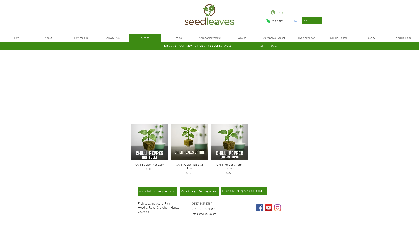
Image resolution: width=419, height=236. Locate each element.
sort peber (152, 94)
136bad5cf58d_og (236, 85)
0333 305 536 (201, 203)
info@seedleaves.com (204, 213)
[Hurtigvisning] (149, 142)
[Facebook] (259, 207)
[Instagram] (277, 207)
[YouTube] (268, 207)
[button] (296, 20)
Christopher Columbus (163, 85)
